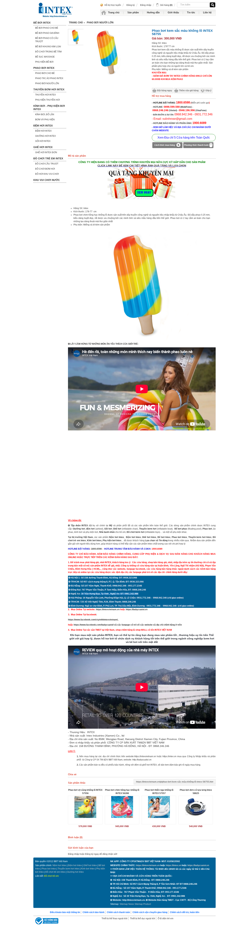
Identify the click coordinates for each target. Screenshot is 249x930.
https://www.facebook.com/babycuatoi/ (94, 625)
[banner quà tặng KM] (142, 199)
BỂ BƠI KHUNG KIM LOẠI (48, 46)
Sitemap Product (143, 904)
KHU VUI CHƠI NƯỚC (46, 180)
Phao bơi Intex (49, 868)
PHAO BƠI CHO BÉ (45, 73)
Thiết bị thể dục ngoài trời (142, 918)
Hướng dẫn (153, 12)
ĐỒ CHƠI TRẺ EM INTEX (48, 158)
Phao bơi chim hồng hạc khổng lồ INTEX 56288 (122, 792)
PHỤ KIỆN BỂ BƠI (44, 62)
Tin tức (191, 12)
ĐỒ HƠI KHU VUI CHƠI (47, 174)
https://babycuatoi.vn (136, 609)
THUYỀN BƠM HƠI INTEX (48, 89)
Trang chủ (113, 12)
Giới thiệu (173, 12)
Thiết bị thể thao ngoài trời (114, 918)
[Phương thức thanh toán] (198, 146)
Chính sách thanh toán (118, 912)
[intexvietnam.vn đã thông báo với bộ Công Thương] (46, 921)
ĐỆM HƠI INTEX (43, 125)
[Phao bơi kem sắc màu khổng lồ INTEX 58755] (76, 44)
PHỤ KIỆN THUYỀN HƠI (47, 100)
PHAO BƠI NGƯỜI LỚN (47, 83)
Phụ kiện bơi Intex (112, 540)
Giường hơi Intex (75, 872)
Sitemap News (127, 904)
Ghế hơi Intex (90, 865)
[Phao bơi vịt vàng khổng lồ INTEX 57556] (85, 807)
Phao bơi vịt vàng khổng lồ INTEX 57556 (85, 792)
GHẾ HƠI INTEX (42, 147)
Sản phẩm (133, 12)
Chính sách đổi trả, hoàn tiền (184, 912)
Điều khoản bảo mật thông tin (65, 912)
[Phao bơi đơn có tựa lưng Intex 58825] (196, 807)
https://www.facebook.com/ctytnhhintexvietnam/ (93, 619)
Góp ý (208, 90)
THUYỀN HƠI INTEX (45, 94)
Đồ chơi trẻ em (51, 876)
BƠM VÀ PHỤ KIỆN (45, 119)
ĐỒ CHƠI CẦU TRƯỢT (46, 163)
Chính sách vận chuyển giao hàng (150, 912)
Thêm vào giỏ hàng (189, 90)
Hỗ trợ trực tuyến (112, 5)
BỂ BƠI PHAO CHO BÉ (46, 28)
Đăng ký (131, 5)
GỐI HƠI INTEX (42, 141)
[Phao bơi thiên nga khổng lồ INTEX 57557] (159, 807)
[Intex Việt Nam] (56, 10)
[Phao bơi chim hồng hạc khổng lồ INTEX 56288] (122, 807)
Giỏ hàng (166, 5)
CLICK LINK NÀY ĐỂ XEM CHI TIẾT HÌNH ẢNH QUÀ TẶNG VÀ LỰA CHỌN (142, 165)
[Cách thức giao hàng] (167, 146)
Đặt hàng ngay (164, 90)
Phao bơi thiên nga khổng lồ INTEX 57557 (159, 792)
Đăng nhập (145, 5)
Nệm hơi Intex (59, 865)
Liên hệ (207, 12)
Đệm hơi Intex (75, 865)
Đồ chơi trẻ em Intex (55, 872)
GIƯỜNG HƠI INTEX (45, 136)
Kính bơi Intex (94, 540)
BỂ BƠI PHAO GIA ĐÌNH (47, 33)
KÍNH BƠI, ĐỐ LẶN (44, 114)
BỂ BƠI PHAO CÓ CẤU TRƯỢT (46, 40)
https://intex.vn (169, 756)
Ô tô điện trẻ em (165, 918)
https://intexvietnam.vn (108, 609)
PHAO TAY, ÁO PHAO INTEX (49, 78)
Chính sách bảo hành (93, 912)
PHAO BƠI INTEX (43, 67)
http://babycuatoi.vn (141, 759)
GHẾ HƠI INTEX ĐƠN (46, 152)
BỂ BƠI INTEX (41, 22)
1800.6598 (96, 549)
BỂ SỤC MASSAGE (45, 56)
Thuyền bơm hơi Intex (68, 868)
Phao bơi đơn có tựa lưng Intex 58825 (196, 792)
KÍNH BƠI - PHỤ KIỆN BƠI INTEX (49, 107)
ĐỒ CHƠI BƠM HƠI (45, 169)
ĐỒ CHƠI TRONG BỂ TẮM (48, 51)
